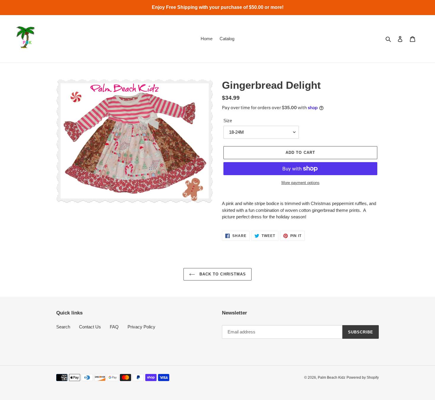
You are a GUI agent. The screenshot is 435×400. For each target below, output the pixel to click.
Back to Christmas (222, 274)
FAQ (114, 326)
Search (63, 326)
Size (227, 120)
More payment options (300, 182)
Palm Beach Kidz (331, 377)
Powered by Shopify (363, 377)
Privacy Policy (141, 326)
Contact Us (90, 326)
